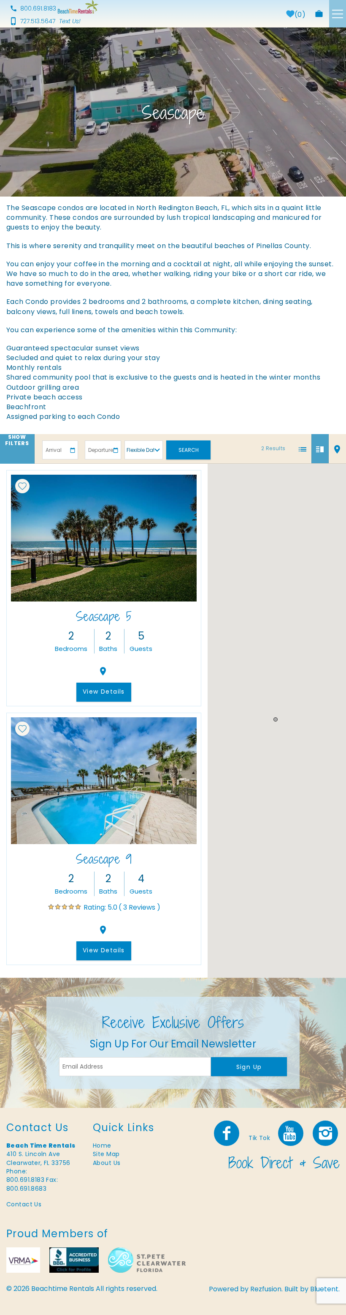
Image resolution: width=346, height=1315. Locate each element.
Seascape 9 (104, 858)
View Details (104, 691)
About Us (106, 1163)
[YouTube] (291, 1133)
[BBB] (74, 1260)
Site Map (106, 1154)
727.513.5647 (37, 21)
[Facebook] (227, 1133)
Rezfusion (265, 1289)
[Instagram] (326, 1133)
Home (102, 1145)
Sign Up (249, 1067)
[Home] (78, 7)
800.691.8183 (38, 8)
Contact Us (23, 1204)
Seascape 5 (104, 616)
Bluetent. (325, 1289)
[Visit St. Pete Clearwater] (147, 1260)
